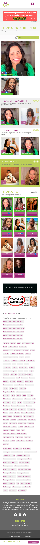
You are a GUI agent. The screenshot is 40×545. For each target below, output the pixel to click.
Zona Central (20, 441)
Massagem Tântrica (9, 480)
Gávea (20, 371)
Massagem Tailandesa (23, 476)
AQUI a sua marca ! (22, 525)
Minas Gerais (7, 399)
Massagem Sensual (23, 473)
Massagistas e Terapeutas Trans (12, 339)
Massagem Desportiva (23, 455)
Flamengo (32, 368)
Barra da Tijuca (13, 347)
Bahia (18, 343)
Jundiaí (5, 388)
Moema (15, 399)
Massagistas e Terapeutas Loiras (13, 325)
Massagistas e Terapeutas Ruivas (13, 335)
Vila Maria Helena (8, 437)
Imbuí (18, 378)
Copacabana (30, 361)
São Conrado (22, 423)
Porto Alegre (22, 409)
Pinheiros (29, 406)
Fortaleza (6, 371)
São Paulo (31, 423)
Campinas (28, 354)
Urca (22, 430)
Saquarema (6, 427)
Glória (26, 371)
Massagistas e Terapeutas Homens (13, 321)
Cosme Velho (7, 364)
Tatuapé (12, 430)
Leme (23, 392)
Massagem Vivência (9, 483)
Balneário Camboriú (28, 343)
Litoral (13, 395)
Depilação (6, 452)
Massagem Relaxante (24, 469)
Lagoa (11, 388)
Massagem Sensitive (9, 473)
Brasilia (32, 350)
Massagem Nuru (8, 466)
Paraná (19, 402)
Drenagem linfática (16, 452)
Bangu (5, 347)
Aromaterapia (7, 449)
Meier (24, 395)
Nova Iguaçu (7, 402)
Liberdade (6, 395)
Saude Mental (27, 487)
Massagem (12, 313)
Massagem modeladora (10, 462)
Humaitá (29, 374)
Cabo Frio (6, 354)
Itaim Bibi (12, 381)
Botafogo (25, 350)
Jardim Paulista (19, 385)
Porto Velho (31, 409)
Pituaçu (5, 409)
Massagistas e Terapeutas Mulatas (13, 332)
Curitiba (26, 364)
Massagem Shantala (9, 476)
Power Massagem (26, 483)
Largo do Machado (8, 392)
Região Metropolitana (27, 413)
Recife (11, 413)
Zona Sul (5, 444)
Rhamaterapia (17, 487)
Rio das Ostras (7, 416)
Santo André (32, 420)
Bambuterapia (17, 449)
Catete (16, 357)
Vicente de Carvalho (9, 434)
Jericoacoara (29, 385)
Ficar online (27, 536)
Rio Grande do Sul (29, 416)
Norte (33, 399)
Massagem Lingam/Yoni (24, 459)
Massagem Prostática (9, 469)
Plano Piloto (13, 409)
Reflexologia (7, 487)
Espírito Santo (23, 368)
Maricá (19, 395)
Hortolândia (22, 374)
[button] (32, 4)
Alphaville (6, 343)
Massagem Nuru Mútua (21, 466)
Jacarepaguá (29, 381)
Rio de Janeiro (17, 416)
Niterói (21, 399)
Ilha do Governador (9, 378)
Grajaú (31, 371)
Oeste (14, 402)
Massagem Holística (9, 459)
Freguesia (14, 371)
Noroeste (27, 399)
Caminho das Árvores (17, 354)
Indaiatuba (24, 378)
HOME (6, 313)
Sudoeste (27, 427)
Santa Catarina (22, 420)
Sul (33, 427)
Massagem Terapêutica (24, 480)
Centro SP (6, 361)
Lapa (15, 388)
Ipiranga (5, 381)
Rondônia (6, 420)
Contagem (22, 361)
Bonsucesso (17, 350)
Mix (18, 483)
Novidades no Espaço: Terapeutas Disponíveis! (21, 532)
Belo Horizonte (7, 350)
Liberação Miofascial (30, 452)
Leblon (18, 392)
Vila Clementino (21, 434)
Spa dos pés (12, 490)
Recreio (17, 413)
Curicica (20, 364)
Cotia (14, 364)
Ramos (5, 413)
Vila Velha (27, 437)
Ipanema (32, 378)
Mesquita (30, 395)
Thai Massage (22, 490)
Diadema (14, 368)
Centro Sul (14, 361)
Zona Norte (29, 441)
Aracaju (13, 343)
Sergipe (14, 427)
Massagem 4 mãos (9, 455)
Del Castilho (6, 368)
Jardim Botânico (8, 385)
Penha (13, 406)
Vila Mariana (19, 437)
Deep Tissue (26, 449)
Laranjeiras (22, 388)
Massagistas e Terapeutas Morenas (13, 328)
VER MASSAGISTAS (33, 542)
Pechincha (6, 406)
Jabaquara (20, 381)
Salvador (13, 420)
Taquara (5, 430)
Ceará (21, 357)
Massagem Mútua (24, 462)
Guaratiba (6, 374)
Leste (28, 392)
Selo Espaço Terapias (14, 536)
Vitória (13, 441)
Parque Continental (29, 402)
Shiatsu (5, 490)
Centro (27, 357)
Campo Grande (7, 357)
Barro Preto (22, 347)
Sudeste (20, 427)
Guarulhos (14, 374)
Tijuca (18, 430)
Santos (5, 423)
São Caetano (13, 423)
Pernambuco (21, 406)
